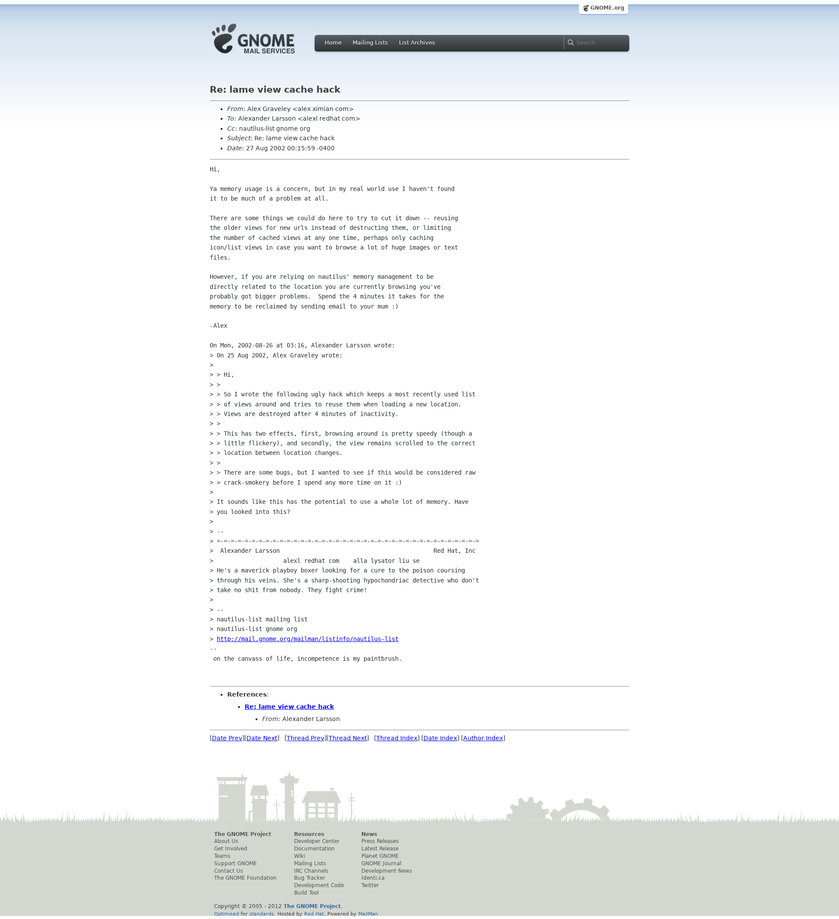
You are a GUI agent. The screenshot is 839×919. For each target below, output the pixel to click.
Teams (222, 856)
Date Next (261, 738)
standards (262, 913)
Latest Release (380, 849)
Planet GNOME (380, 856)
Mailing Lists (370, 42)
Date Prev (227, 738)
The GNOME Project (242, 834)
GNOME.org (607, 8)
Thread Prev (305, 738)
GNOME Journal (381, 863)
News (369, 834)
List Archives (417, 42)
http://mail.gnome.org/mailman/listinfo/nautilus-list (308, 638)
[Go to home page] (266, 56)
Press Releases (380, 841)
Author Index (483, 738)
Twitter (370, 885)
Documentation (314, 849)
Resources (309, 834)
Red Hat (314, 913)
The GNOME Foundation (245, 878)
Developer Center (317, 841)
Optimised (226, 913)
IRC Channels (311, 871)
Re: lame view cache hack (289, 706)
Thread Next (348, 738)
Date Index (440, 738)
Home (333, 42)
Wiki (299, 856)
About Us (226, 841)
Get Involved (230, 849)
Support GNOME (235, 863)
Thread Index (396, 738)
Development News (386, 871)
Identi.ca (373, 878)
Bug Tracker (309, 878)
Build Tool (306, 893)
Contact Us (228, 871)
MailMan (368, 913)
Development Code (319, 885)
